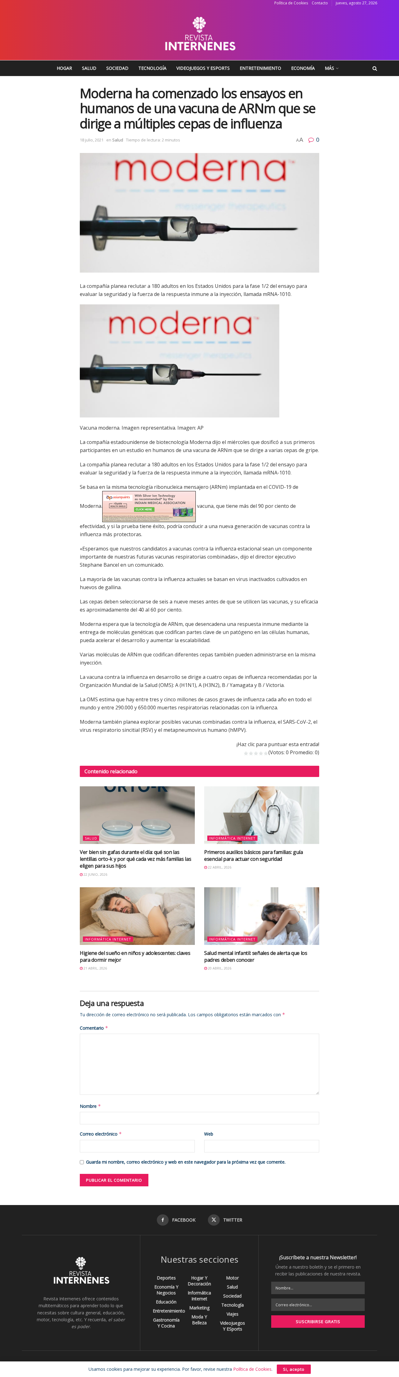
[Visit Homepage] (199, 33)
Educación (166, 1302)
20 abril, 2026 (219, 968)
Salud (89, 68)
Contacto (320, 3)
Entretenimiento (260, 68)
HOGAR (64, 68)
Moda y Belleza (199, 1320)
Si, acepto (294, 1369)
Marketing (199, 1308)
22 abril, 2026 (219, 867)
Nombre (90, 1106)
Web (208, 1134)
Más (329, 68)
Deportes (166, 1278)
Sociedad (117, 68)
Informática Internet (232, 838)
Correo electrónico (101, 1134)
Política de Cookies (291, 3)
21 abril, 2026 (95, 968)
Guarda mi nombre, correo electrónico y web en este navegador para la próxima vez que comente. (186, 1162)
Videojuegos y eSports (203, 68)
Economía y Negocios (166, 1290)
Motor (232, 1278)
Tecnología (152, 68)
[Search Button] (375, 68)
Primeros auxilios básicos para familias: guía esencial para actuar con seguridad (253, 855)
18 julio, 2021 (91, 140)
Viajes (232, 1314)
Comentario (94, 1028)
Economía (303, 68)
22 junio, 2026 (95, 874)
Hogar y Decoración (199, 1281)
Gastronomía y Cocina (166, 1323)
